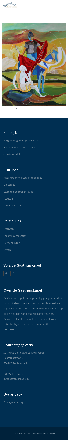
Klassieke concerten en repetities (22, 177)
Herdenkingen (11, 242)
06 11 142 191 (16, 373)
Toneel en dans (12, 205)
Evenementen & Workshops (19, 147)
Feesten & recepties (15, 235)
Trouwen (8, 229)
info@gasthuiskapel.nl (16, 378)
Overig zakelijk (11, 154)
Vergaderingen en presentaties (21, 140)
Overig (7, 249)
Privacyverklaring (13, 402)
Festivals (8, 198)
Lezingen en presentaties (18, 191)
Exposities (9, 184)
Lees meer (9, 329)
